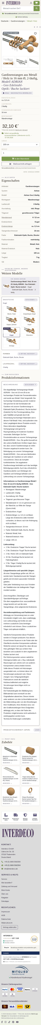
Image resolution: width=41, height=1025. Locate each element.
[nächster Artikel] (40, 27)
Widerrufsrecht (6, 923)
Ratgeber (4, 898)
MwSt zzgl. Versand (21, 130)
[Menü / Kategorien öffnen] (3, 3)
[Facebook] (2, 1022)
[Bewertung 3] (20, 949)
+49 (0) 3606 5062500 (12, 862)
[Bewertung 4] (21, 949)
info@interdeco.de (11, 869)
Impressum (5, 912)
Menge (4, 149)
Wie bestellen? (6, 883)
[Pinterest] (13, 1022)
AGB (3, 915)
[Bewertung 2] (19, 949)
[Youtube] (17, 1022)
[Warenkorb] (37, 3)
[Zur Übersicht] (37, 27)
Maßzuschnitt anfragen (22, 164)
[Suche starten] (37, 8)
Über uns (4, 894)
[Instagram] (5, 1022)
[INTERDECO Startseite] (13, 3)
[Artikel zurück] (34, 27)
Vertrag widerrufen (9, 927)
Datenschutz (6, 919)
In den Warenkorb (21, 159)
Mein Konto (5, 890)
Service (4, 879)
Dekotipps (5, 901)
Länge (4, 140)
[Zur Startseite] (18, 833)
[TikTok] (9, 1022)
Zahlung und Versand (9, 886)
